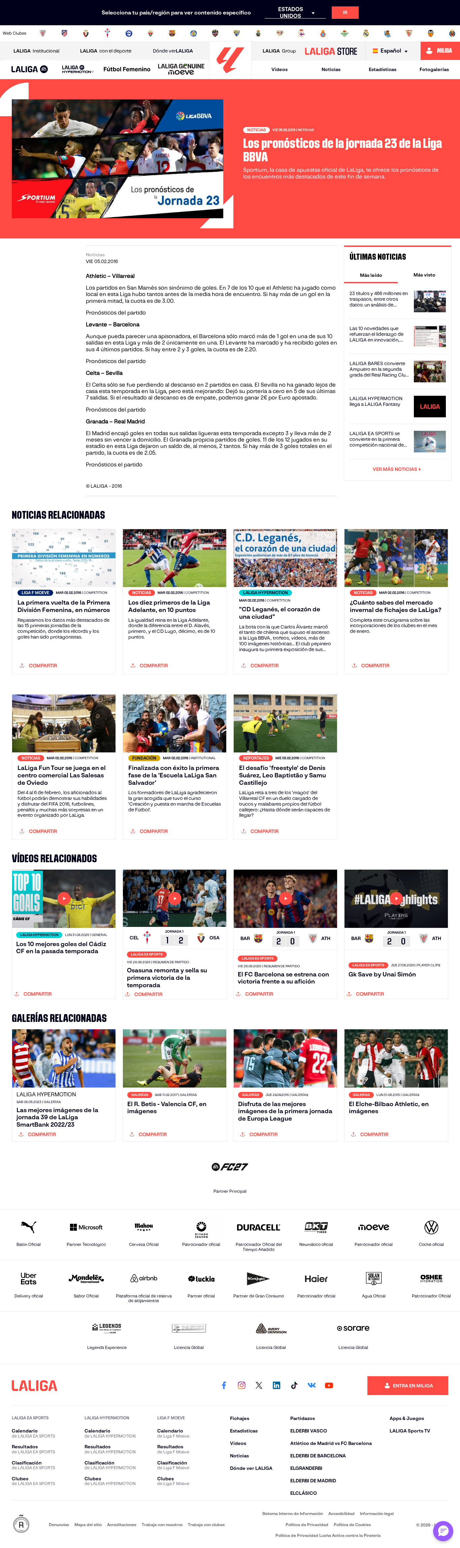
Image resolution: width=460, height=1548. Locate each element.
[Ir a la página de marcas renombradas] (21, 1524)
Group (279, 51)
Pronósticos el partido (114, 464)
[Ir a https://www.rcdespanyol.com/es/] (323, 33)
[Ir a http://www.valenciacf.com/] (431, 33)
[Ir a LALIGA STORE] (331, 51)
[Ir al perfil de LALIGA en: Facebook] (224, 1386)
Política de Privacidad (307, 1524)
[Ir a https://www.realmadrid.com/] (366, 33)
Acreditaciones (121, 1524)
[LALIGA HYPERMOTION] (78, 69)
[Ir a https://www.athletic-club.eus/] (43, 33)
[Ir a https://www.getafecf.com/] (194, 33)
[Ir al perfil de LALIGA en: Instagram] (241, 1386)
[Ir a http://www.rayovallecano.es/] (280, 33)
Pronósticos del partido (116, 313)
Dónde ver (173, 51)
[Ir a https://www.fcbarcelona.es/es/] (172, 33)
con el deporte (105, 51)
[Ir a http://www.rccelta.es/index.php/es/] (107, 33)
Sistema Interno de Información (292, 1513)
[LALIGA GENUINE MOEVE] (181, 69)
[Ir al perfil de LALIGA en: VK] (311, 1386)
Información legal (377, 1513)
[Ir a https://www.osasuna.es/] (86, 33)
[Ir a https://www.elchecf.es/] (150, 33)
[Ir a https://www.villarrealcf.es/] (452, 33)
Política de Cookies (352, 1524)
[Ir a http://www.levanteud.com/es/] (215, 33)
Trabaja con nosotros (162, 1524)
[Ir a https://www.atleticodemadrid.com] (64, 33)
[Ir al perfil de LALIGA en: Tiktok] (294, 1386)
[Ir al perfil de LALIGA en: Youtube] (329, 1386)
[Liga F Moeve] (127, 69)
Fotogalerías (434, 69)
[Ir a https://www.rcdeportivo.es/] (301, 33)
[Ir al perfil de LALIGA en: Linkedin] (276, 1386)
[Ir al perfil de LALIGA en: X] (259, 1386)
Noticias (331, 69)
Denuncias (59, 1524)
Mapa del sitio (88, 1524)
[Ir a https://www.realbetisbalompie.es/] (344, 33)
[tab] (371, 274)
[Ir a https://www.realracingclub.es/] (258, 33)
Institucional (36, 51)
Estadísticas (382, 69)
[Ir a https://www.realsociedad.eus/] (388, 33)
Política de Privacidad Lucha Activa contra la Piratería (328, 1535)
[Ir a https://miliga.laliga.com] (440, 51)
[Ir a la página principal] (230, 76)
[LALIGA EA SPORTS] (30, 69)
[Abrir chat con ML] (443, 1531)
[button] (30, 69)
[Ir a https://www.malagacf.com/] (237, 33)
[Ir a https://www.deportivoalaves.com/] (129, 33)
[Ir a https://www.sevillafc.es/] (409, 33)
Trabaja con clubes (206, 1524)
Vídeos (279, 69)
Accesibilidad (341, 1513)
